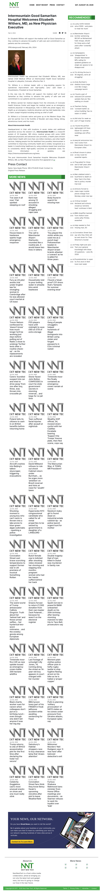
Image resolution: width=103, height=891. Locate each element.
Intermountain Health (45, 132)
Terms (65, 888)
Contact (94, 888)
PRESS (52, 5)
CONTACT (60, 5)
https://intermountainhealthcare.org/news (24, 153)
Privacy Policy (74, 888)
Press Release (19, 170)
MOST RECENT (42, 5)
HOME (32, 5)
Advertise (85, 888)
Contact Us (48, 168)
